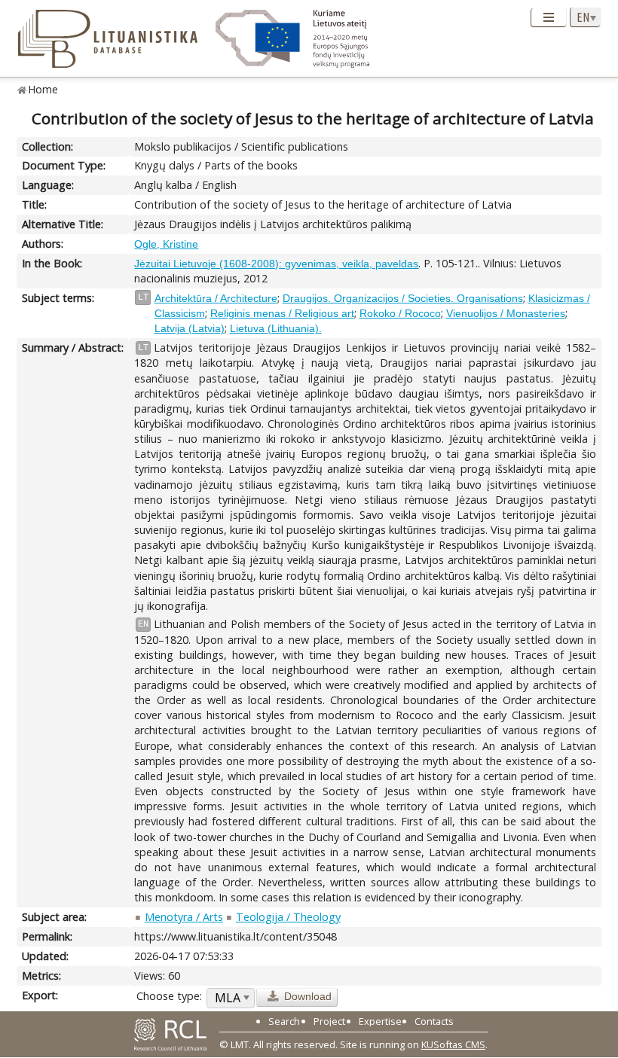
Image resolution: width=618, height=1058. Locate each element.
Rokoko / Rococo (400, 313)
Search (284, 1021)
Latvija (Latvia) (189, 328)
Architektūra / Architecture (215, 298)
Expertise (380, 1021)
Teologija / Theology (288, 917)
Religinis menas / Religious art (282, 313)
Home (43, 89)
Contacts (434, 1021)
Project (329, 1021)
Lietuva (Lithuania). (276, 328)
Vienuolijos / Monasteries (505, 313)
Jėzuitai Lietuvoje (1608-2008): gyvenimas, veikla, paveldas (276, 264)
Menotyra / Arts (184, 917)
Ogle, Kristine (166, 244)
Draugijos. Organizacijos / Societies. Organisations (403, 298)
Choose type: (169, 996)
